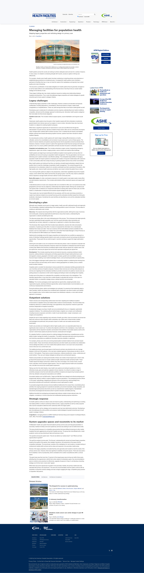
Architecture (54, 21)
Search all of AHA (86, 16)
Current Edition (106, 54)
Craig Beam (39, 36)
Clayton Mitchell (77, 488)
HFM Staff (59, 502)
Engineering (72, 21)
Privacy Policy (32, 561)
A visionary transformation (58, 499)
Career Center (101, 128)
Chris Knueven (69, 488)
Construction (63, 21)
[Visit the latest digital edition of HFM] (94, 57)
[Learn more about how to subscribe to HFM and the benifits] (101, 141)
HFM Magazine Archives (44, 539)
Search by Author (43, 545)
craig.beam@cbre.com (49, 416)
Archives (106, 58)
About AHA (77, 537)
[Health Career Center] (101, 121)
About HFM (42, 537)
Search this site (81, 16)
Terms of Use (66, 561)
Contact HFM (42, 547)
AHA (75, 535)
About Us (112, 21)
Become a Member (68, 541)
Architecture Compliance (56, 477)
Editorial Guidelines (43, 543)
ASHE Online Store (68, 537)
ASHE (66, 535)
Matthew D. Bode (61, 488)
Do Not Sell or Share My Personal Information (49, 561)
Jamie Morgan (60, 517)
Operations (80, 21)
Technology (96, 21)
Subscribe (101, 153)
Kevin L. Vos (52, 490)
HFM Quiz (106, 62)
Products (88, 21)
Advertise (60, 535)
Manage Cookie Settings (77, 561)
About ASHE (67, 539)
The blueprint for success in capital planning (63, 486)
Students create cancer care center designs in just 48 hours (66, 513)
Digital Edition (101, 50)
